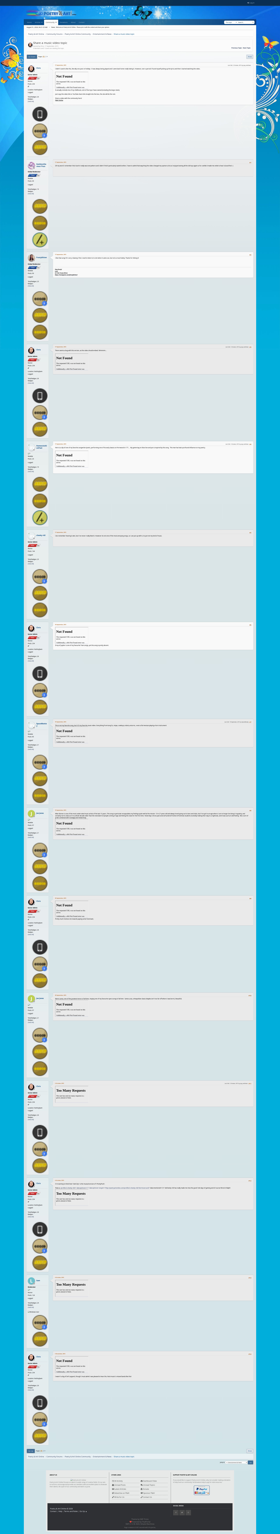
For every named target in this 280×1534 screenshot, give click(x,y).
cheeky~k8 (40, 535)
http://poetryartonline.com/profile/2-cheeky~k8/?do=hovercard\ (127, 1188)
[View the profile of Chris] (30, 44)
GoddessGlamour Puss (41, 165)
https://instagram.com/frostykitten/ (66, 275)
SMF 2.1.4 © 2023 (133, 1524)
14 (250, 1354)
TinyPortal (146, 1522)
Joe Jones (40, 813)
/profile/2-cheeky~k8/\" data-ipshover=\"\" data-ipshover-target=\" (82, 1188)
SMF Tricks (144, 1519)
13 (250, 1278)
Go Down (31, 57)
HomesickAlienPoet (41, 447)
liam (38, 1280)
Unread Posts (120, 1485)
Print (250, 57)
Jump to (222, 1462)
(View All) (31, 101)
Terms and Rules (71, 1511)
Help (60, 1511)
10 (250, 996)
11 (250, 1084)
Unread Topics (149, 1485)
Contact (53, 1511)
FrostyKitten (41, 257)
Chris (38, 68)
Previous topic (236, 48)
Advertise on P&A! (121, 1493)
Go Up (30, 1451)
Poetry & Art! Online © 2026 (61, 1508)
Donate (145, 1489)
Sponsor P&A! (149, 1493)
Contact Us (147, 1497)
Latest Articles (120, 1489)
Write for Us (119, 1497)
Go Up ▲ (83, 1511)
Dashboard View (150, 1481)
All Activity (118, 1481)
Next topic (247, 48)
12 (250, 1181)
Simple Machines (147, 1524)
